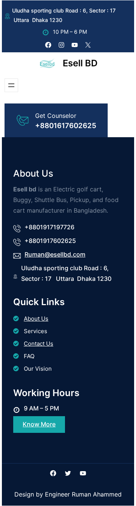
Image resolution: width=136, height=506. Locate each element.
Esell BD (80, 63)
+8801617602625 (65, 125)
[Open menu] (11, 85)
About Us (36, 318)
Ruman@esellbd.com (55, 254)
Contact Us (38, 343)
